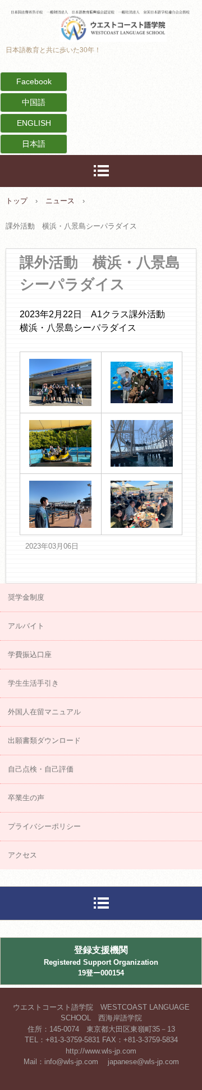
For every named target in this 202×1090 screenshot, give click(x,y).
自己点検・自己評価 (41, 769)
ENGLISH (34, 122)
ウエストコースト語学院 (101, 19)
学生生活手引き (33, 683)
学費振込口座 (30, 654)
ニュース (60, 201)
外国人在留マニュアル (44, 712)
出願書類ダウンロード (44, 740)
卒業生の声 (26, 797)
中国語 (33, 102)
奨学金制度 (26, 597)
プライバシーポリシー (44, 826)
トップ (16, 201)
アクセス (22, 855)
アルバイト (26, 626)
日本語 (33, 143)
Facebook (34, 81)
